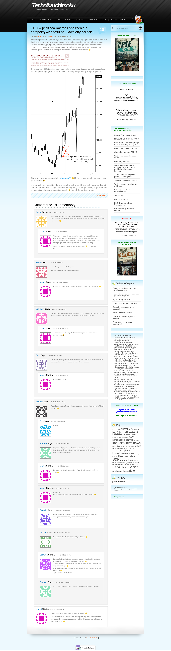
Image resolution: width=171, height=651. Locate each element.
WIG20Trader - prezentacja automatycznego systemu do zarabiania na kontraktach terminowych (124, 168)
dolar (137, 429)
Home (32, 20)
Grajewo (133, 434)
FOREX (125, 432)
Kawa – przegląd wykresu (122, 313)
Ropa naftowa (129, 456)
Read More (101, 196)
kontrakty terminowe (126, 443)
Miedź (138, 446)
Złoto (131, 470)
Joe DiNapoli (123, 437)
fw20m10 (115, 434)
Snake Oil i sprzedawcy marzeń (125, 180)
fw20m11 (122, 434)
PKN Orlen (130, 454)
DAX (132, 429)
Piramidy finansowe (121, 199)
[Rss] (137, 5)
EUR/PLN (117, 432)
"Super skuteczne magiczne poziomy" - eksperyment (124, 176)
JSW (130, 436)
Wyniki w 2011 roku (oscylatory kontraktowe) (126, 411)
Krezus (119, 446)
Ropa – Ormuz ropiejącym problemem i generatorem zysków (126, 295)
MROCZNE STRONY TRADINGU (126, 139)
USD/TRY (135, 465)
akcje (50, 36)
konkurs (136, 440)
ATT (114, 429)
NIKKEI (127, 448)
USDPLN (118, 467)
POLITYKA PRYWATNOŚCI (127, 235)
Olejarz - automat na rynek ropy (125, 148)
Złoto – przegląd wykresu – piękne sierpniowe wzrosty (125, 289)
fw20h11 (135, 432)
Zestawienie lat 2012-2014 (127, 406)
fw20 (130, 432)
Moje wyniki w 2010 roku (126, 416)
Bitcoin (118, 429)
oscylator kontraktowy (121, 452)
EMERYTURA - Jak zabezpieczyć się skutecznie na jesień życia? (126, 144)
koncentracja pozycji (122, 440)
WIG (126, 468)
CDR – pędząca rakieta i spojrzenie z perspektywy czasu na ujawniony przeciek (63, 30)
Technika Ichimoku (53, 5)
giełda (128, 434)
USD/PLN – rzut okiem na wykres (125, 303)
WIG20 (133, 467)
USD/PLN (127, 464)
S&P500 (119, 459)
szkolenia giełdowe (125, 462)
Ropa (120, 456)
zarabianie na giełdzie (120, 471)
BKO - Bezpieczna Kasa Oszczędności (123, 204)
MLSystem (116, 448)
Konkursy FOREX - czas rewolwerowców (123, 191)
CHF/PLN (125, 429)
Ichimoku (115, 437)
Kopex (114, 446)
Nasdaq (122, 448)
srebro (128, 460)
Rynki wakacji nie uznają (122, 299)
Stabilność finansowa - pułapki (125, 135)
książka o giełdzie (128, 446)
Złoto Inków (118, 195)
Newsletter (126, 218)
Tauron (121, 464)
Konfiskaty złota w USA (123, 161)
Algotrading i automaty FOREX (125, 152)
